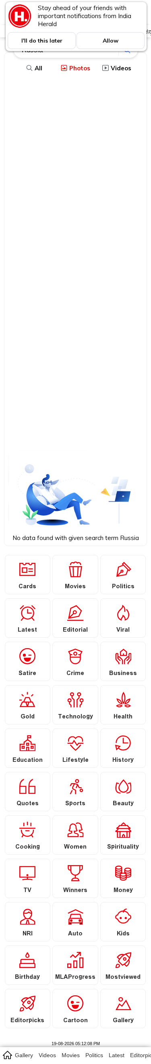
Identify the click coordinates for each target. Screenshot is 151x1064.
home (7, 1054)
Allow (110, 40)
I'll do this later (41, 40)
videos (47, 1055)
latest (116, 1055)
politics (94, 1055)
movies (71, 1055)
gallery (24, 1055)
